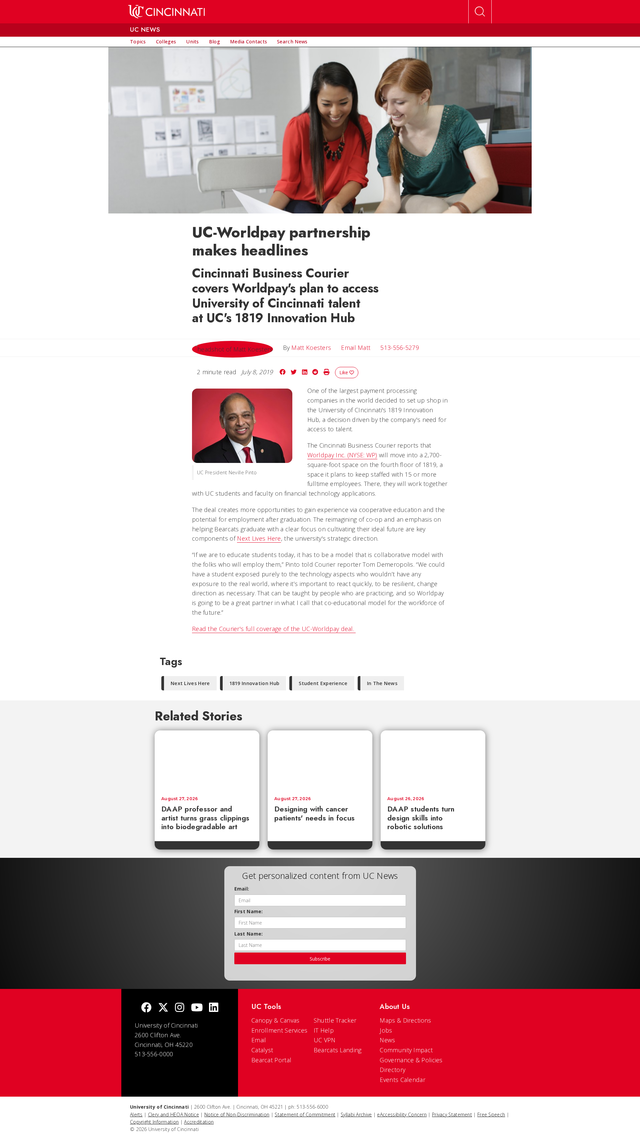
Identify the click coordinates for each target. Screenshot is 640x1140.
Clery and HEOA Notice (173, 1114)
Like (344, 372)
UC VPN (325, 1040)
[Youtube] (197, 1008)
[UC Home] (166, 11)
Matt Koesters (311, 348)
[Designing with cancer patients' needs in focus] (320, 760)
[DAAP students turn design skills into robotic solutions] (433, 760)
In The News (382, 683)
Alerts (136, 1114)
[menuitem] (138, 42)
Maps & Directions (405, 1020)
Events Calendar (402, 1080)
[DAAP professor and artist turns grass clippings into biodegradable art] (207, 760)
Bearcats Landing (338, 1050)
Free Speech (491, 1114)
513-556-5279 (399, 348)
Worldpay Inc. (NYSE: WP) (342, 455)
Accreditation (199, 1122)
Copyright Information (154, 1122)
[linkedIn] (213, 1008)
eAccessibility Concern (402, 1114)
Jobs (386, 1030)
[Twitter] (163, 1008)
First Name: (248, 911)
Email (258, 1040)
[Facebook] (146, 1008)
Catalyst (262, 1050)
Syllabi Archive (356, 1114)
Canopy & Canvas (275, 1020)
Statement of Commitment (305, 1114)
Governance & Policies (411, 1060)
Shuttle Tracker (335, 1020)
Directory (392, 1070)
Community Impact (406, 1050)
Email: (241, 889)
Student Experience (323, 683)
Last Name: (248, 934)
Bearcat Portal (271, 1060)
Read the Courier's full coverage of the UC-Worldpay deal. (274, 629)
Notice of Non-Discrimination (236, 1114)
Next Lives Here (259, 538)
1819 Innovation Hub (254, 683)
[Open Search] (480, 11)
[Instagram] (179, 1008)
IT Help (324, 1030)
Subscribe (320, 959)
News (387, 1040)
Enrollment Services (279, 1030)
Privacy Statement (452, 1114)
